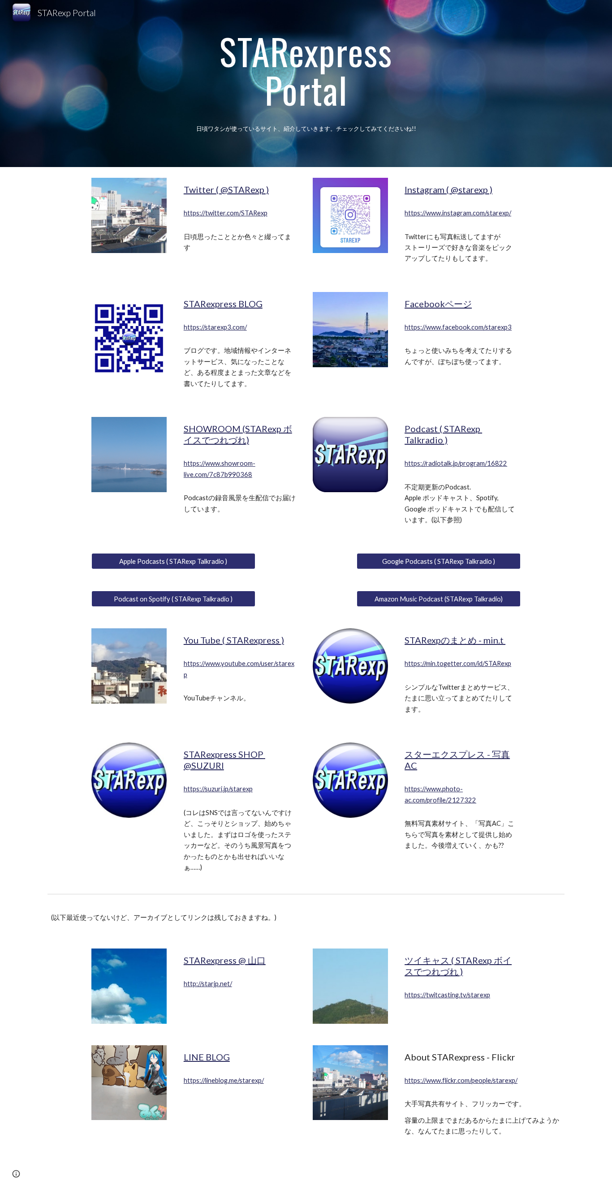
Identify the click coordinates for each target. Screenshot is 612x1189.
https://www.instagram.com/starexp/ (458, 213)
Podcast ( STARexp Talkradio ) (443, 434)
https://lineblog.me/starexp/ (224, 1080)
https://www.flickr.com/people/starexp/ (461, 1080)
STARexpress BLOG (223, 303)
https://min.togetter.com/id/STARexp (458, 663)
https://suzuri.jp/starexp (218, 789)
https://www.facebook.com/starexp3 (458, 327)
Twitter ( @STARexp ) (226, 189)
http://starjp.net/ (208, 983)
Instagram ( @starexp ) (448, 189)
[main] (306, 72)
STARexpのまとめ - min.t (455, 640)
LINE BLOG (207, 1057)
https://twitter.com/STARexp (225, 213)
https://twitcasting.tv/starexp (447, 995)
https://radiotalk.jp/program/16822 (456, 463)
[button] (16, 1174)
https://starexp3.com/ (215, 327)
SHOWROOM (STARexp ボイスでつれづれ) (238, 434)
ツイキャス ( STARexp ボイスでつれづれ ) (458, 966)
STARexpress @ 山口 (225, 960)
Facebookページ (438, 303)
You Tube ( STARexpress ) (234, 640)
